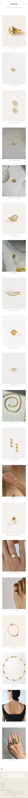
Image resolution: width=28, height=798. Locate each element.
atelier (12, 7)
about (2, 788)
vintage (16, 7)
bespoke (20, 7)
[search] (23, 3)
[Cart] (26, 3)
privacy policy (3, 786)
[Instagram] (14, 796)
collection (8, 7)
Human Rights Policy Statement (7, 790)
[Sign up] (25, 775)
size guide (3, 782)
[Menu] (1, 3)
